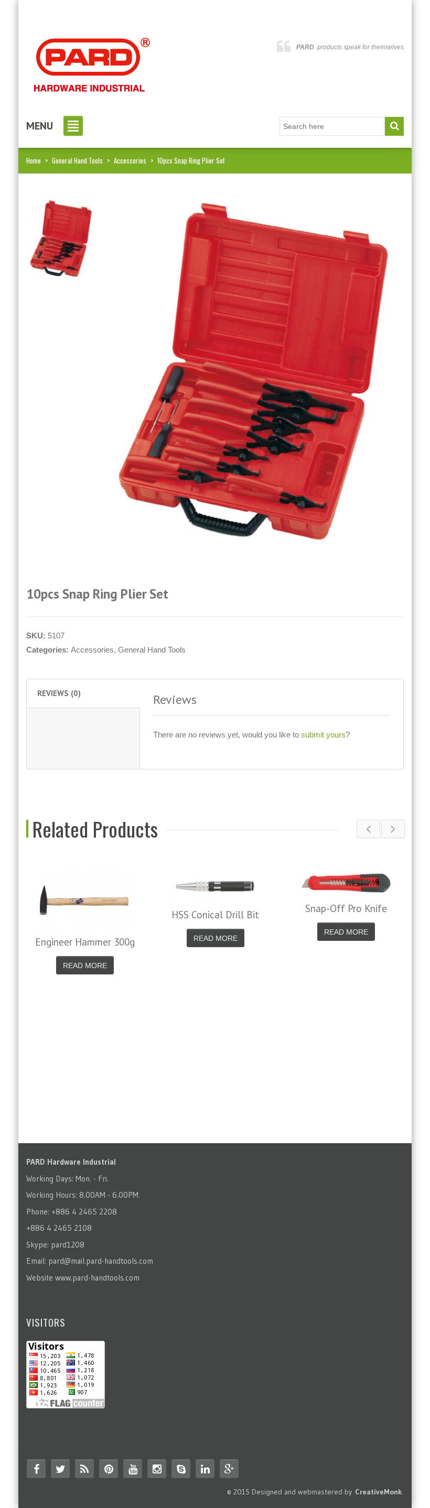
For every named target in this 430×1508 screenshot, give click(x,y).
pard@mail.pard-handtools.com (100, 1261)
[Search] (394, 126)
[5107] (59, 238)
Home (33, 160)
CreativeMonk (378, 1491)
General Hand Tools (77, 160)
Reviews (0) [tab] (59, 693)
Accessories (130, 160)
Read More (85, 965)
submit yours (323, 734)
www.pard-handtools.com (97, 1278)
